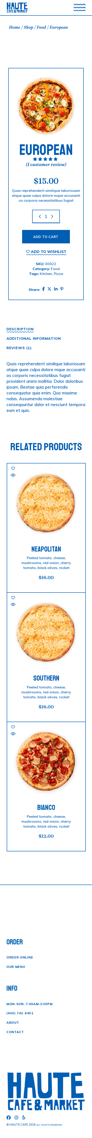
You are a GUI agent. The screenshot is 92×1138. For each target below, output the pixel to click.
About (12, 1023)
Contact (15, 1032)
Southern (46, 678)
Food (55, 268)
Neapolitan (46, 549)
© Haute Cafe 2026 (21, 1124)
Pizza (58, 273)
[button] (46, 251)
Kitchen (46, 273)
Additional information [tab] (33, 338)
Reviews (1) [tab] (19, 348)
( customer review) (46, 164)
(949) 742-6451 (19, 1013)
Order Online (19, 957)
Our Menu (15, 967)
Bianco (46, 807)
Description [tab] (20, 329)
